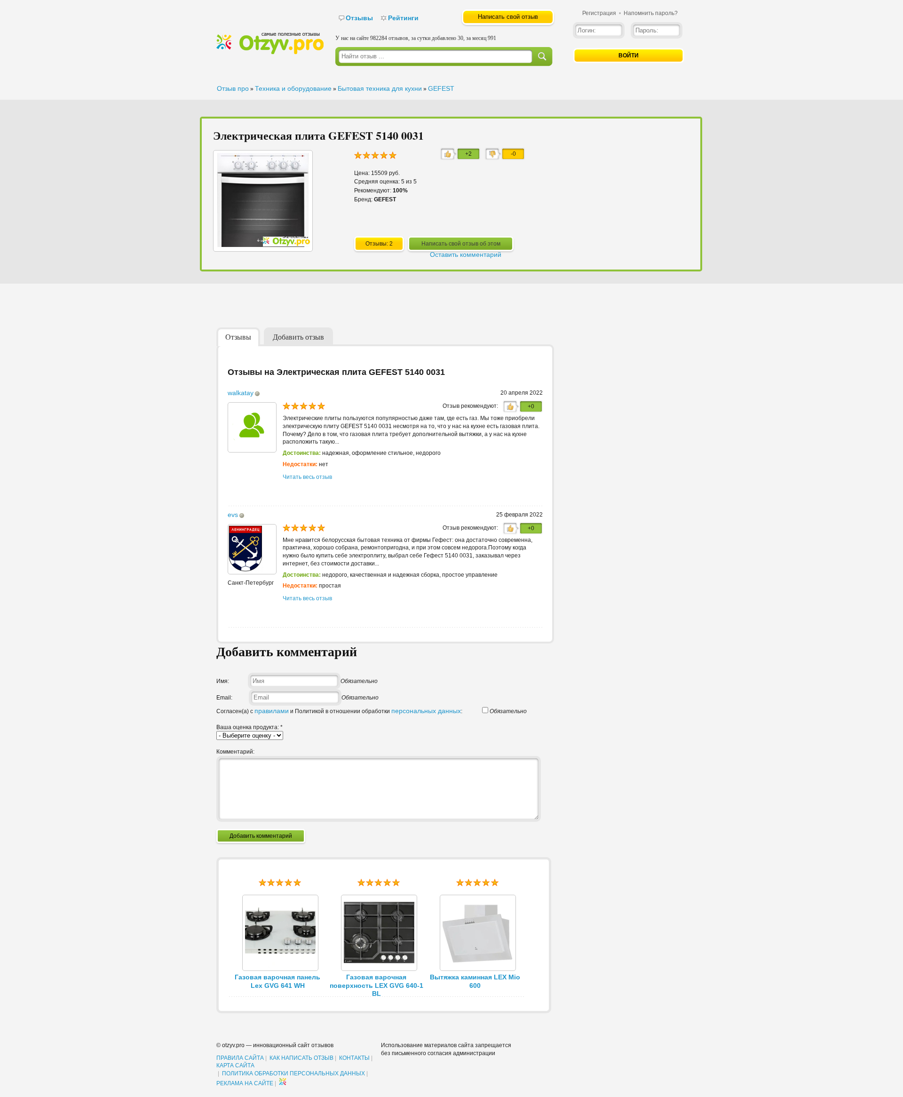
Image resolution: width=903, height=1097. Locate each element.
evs (233, 514)
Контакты (354, 1058)
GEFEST (441, 88)
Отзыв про (233, 88)
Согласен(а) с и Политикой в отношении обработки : (339, 711)
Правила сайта (240, 1058)
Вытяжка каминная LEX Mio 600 (475, 981)
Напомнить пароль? (651, 13)
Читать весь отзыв (307, 477)
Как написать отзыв (301, 1058)
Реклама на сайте (244, 1083)
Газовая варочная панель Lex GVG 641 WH (277, 981)
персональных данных (426, 711)
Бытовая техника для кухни (380, 88)
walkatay (240, 393)
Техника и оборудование (293, 88)
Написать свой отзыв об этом (460, 243)
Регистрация (599, 13)
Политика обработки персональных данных (293, 1073)
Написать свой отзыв (508, 16)
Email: (224, 697)
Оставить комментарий (465, 254)
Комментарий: (235, 751)
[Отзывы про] (270, 52)
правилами (271, 711)
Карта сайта (235, 1065)
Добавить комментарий (261, 836)
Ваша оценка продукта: (249, 727)
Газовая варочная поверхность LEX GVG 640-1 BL (376, 985)
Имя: (222, 681)
